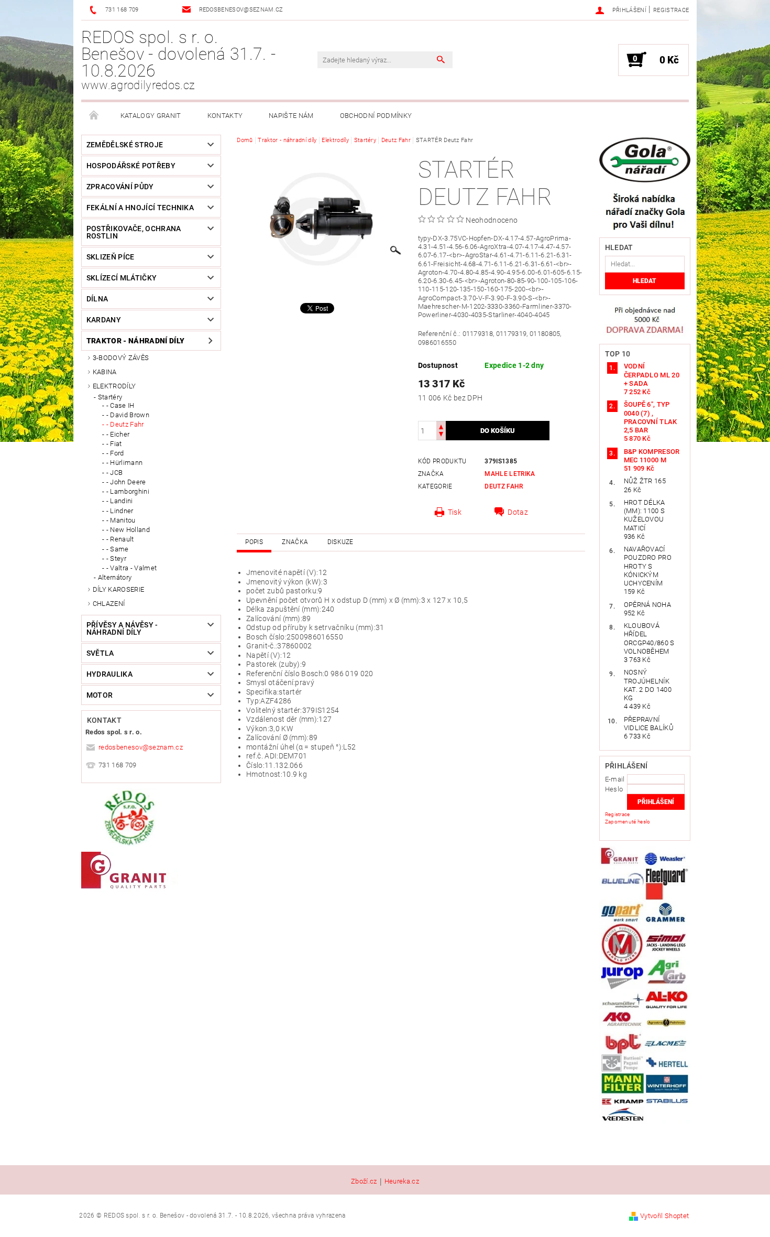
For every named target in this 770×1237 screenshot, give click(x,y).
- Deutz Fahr (125, 424)
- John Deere (126, 482)
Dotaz (518, 512)
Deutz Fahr (504, 486)
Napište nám (291, 116)
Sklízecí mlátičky (121, 278)
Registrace (671, 10)
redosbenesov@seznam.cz (140, 747)
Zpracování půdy (120, 186)
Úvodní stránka (94, 115)
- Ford (115, 453)
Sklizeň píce (110, 257)
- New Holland (128, 530)
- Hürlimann (124, 462)
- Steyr (116, 558)
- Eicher (118, 434)
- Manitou (121, 520)
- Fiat (114, 444)
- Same (117, 549)
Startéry (110, 397)
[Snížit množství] (441, 435)
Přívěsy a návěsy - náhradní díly (122, 628)
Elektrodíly (114, 386)
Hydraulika (109, 674)
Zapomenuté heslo (628, 821)
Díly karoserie (118, 589)
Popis (254, 542)
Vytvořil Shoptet (664, 1216)
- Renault (120, 539)
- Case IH (120, 405)
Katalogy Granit (150, 116)
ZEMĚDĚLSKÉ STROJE (124, 144)
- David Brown (127, 415)
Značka (295, 542)
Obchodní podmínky (376, 116)
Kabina (105, 372)
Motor (99, 695)
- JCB (114, 472)
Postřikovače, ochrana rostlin (133, 232)
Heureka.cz (401, 1181)
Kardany (103, 320)
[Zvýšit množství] (441, 426)
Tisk (454, 512)
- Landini (119, 501)
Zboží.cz (364, 1181)
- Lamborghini (127, 491)
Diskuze (340, 542)
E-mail (615, 779)
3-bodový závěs (121, 358)
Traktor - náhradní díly (135, 341)
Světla (100, 653)
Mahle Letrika (510, 474)
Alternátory (115, 577)
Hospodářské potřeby (130, 165)
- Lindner (120, 511)
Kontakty (225, 116)
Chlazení (109, 603)
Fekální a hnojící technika (140, 207)
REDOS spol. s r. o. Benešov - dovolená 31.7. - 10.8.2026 (178, 60)
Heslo (614, 789)
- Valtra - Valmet (131, 568)
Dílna (97, 299)
